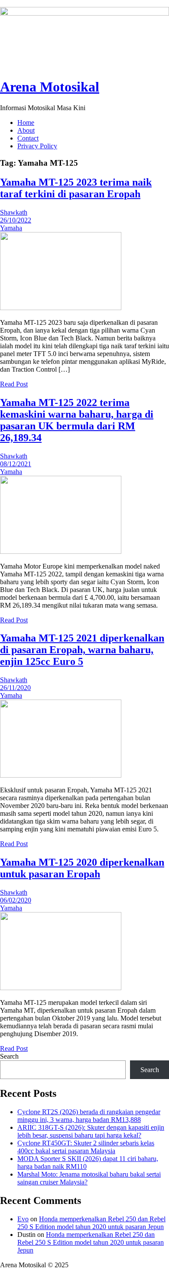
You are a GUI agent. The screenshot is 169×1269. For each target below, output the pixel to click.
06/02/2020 (15, 900)
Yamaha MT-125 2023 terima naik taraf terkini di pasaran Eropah (76, 188)
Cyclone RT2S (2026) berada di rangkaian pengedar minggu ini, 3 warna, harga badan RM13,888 (88, 1115)
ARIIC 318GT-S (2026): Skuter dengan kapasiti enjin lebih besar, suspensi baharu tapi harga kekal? (90, 1131)
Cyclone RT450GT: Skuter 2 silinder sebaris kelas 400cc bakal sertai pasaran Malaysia (85, 1147)
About (26, 130)
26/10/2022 (15, 220)
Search (9, 1056)
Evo (23, 1219)
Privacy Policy (37, 146)
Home (25, 122)
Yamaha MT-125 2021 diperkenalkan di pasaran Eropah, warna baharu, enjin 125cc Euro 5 (82, 649)
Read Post (14, 384)
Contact (28, 138)
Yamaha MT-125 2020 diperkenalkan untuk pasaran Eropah (82, 868)
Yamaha (11, 228)
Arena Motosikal (49, 87)
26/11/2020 (15, 687)
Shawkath (13, 212)
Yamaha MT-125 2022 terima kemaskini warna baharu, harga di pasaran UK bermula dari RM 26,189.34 (76, 420)
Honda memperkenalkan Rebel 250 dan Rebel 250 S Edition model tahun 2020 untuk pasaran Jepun (91, 1222)
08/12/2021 (15, 464)
